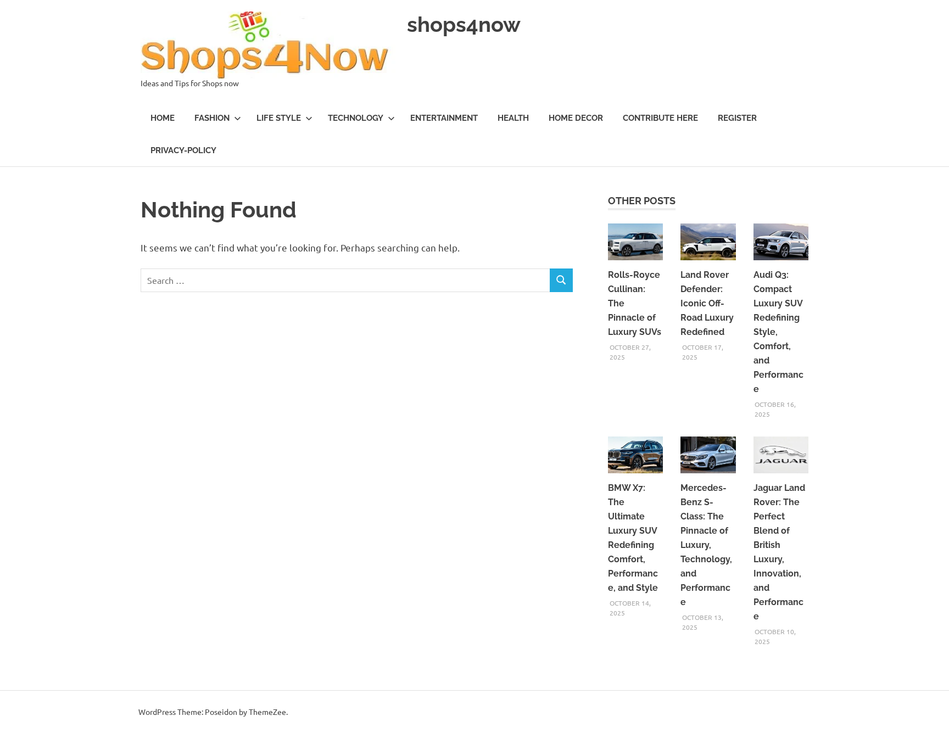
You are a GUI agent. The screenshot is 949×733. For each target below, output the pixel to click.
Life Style (278, 118)
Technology (355, 118)
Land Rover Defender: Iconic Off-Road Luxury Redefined (707, 303)
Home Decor (576, 118)
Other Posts (642, 200)
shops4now (464, 24)
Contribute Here (660, 118)
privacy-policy (183, 150)
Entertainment (444, 118)
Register (737, 118)
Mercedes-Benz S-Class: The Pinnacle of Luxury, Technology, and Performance (706, 545)
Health (513, 118)
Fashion (212, 118)
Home (162, 118)
